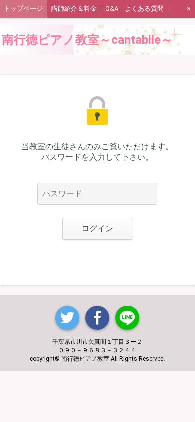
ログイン (98, 228)
